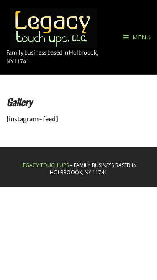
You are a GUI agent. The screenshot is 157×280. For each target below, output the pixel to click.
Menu (141, 37)
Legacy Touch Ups (45, 165)
